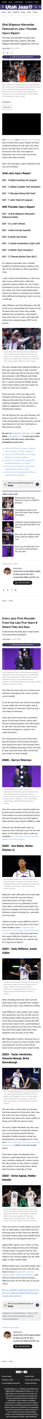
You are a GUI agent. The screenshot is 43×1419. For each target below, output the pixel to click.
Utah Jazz (6, 107)
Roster (23, 12)
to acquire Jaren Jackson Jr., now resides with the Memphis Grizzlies (20, 930)
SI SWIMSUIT (18, 2)
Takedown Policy (7, 1380)
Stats (29, 12)
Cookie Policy (29, 1376)
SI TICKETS (29, 2)
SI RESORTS (38, 2)
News (11, 601)
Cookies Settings (30, 1383)
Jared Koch (6, 48)
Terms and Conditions (32, 1380)
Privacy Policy (6, 1376)
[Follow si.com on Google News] (37, 484)
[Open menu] (3, 7)
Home (4, 12)
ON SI (10, 2)
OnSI (9, 12)
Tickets (35, 12)
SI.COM (4, 2)
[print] (15, 590)
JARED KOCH (17, 568)
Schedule (16, 12)
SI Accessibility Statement (11, 1383)
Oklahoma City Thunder (29, 140)
